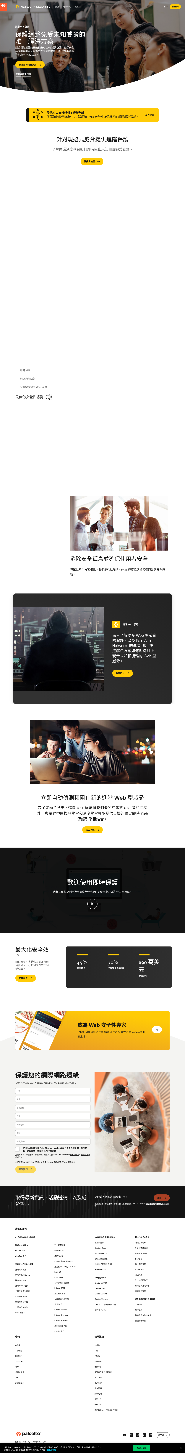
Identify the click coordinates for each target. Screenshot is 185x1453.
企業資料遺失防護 (22, 1291)
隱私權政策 (74, 1155)
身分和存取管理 (141, 1248)
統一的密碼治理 (141, 1280)
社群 (96, 1351)
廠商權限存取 (140, 1291)
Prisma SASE (59, 1288)
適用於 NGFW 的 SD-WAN (65, 1267)
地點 (17, 1378)
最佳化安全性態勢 (29, 397)
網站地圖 (98, 1394)
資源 (77, 7)
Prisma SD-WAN (61, 1320)
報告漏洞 (98, 1388)
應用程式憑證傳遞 (142, 1286)
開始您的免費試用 (28, 64)
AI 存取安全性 (21, 1256)
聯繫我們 (23, 1169)
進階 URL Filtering (22, 1275)
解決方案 (67, 7)
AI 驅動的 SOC (101, 1278)
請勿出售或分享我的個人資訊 (106, 1410)
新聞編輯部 (19, 1383)
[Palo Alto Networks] (33, 6)
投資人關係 (19, 1372)
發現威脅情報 (140, 1321)
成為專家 (157, 1029)
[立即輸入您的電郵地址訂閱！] (122, 1198)
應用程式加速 (59, 1294)
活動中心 (98, 1367)
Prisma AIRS (20, 1251)
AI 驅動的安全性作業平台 (105, 1237)
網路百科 (98, 1361)
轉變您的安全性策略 (143, 1315)
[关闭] (181, 1448)
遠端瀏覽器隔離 (60, 1326)
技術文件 (98, 1399)
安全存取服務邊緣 (61, 1283)
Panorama (58, 1277)
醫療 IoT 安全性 (21, 1302)
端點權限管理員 (141, 1253)
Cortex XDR (100, 1288)
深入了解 (90, 830)
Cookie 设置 (142, 1448)
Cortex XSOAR (101, 1294)
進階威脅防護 (20, 1270)
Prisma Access (60, 1310)
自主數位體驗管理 (61, 1299)
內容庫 (97, 1356)
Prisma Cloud (100, 1269)
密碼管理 (138, 1275)
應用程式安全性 (101, 1253)
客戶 (17, 1367)
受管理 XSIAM (100, 1310)
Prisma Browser (61, 1315)
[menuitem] (34, 7)
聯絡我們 (18, 1356)
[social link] (124, 1435)
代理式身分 (139, 1269)
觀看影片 (120, 673)
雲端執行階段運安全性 (104, 1264)
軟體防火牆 (59, 1256)
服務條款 (72, 1162)
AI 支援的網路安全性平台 (25, 1237)
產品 (57, 7)
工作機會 (18, 1351)
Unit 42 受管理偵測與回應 (105, 1305)
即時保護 (25, 370)
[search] (164, 6)
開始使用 (175, 7)
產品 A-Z (98, 1378)
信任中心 (27, 1442)
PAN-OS (57, 1272)
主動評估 (138, 1305)
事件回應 (138, 1310)
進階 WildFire (21, 1280)
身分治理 (138, 1259)
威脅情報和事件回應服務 (145, 1299)
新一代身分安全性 (142, 1237)
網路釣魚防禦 (27, 378)
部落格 (97, 1345)
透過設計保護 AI (21, 1245)
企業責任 (18, 1361)
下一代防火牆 (59, 1245)
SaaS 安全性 (20, 1313)
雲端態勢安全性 (101, 1259)
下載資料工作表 (23, 74)
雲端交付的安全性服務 (24, 1264)
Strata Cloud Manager (63, 1261)
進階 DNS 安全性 (22, 1286)
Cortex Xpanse (101, 1299)
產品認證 (98, 1383)
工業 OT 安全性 (21, 1307)
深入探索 (149, 115)
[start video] (92, 904)
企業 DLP (58, 1304)
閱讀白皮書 (89, 161)
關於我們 (18, 1345)
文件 (45, 1442)
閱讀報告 (23, 978)
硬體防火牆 (59, 1250)
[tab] (39, 370)
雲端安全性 (99, 1243)
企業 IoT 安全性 (21, 1297)
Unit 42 (98, 1404)
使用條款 (84, 1155)
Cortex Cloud (100, 1248)
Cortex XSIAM (101, 1283)
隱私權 (18, 1442)
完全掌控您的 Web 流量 (33, 387)
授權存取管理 (140, 1243)
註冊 (159, 1198)
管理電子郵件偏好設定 (104, 1372)
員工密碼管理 (140, 1264)
